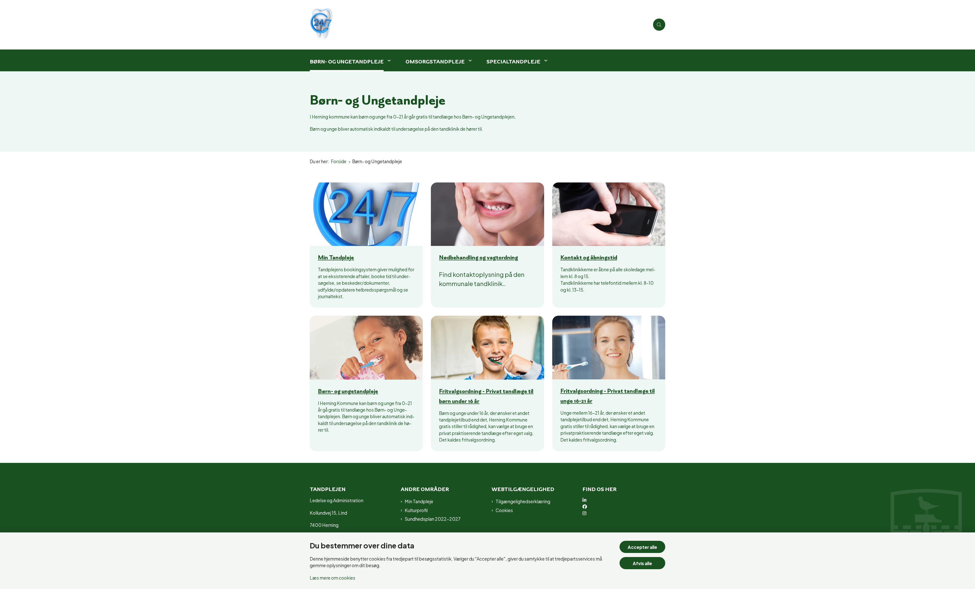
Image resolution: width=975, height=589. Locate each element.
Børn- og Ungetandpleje (347, 61)
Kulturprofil (416, 510)
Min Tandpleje (336, 257)
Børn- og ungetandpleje (348, 391)
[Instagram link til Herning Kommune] (627, 513)
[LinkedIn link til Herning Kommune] (627, 500)
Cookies (504, 510)
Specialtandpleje (513, 61)
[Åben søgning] (659, 25)
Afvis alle (642, 563)
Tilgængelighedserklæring (523, 501)
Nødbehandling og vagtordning (478, 257)
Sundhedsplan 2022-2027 (433, 518)
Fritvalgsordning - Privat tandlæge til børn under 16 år (486, 396)
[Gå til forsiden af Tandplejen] (480, 24)
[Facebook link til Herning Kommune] (627, 506)
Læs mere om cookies (332, 577)
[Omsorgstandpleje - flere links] (469, 60)
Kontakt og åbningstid (588, 257)
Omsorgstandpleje (435, 61)
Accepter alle (642, 546)
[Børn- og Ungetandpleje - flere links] (388, 60)
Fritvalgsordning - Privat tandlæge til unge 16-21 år (607, 396)
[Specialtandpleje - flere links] (545, 60)
